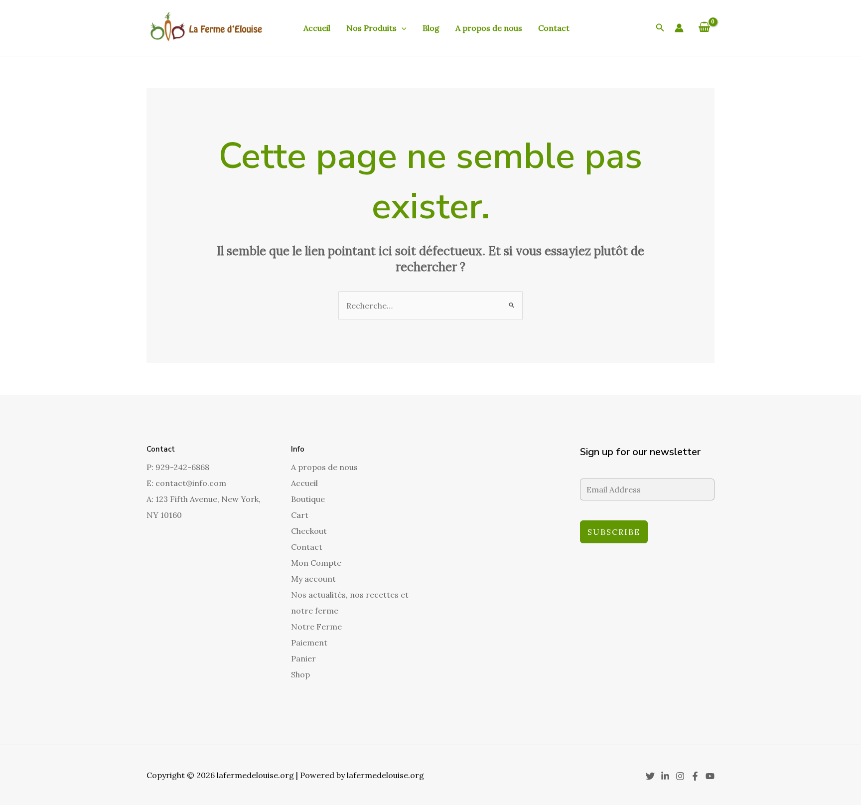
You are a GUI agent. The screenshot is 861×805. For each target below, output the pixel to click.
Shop (300, 674)
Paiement (309, 642)
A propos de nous (488, 28)
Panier (303, 658)
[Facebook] (695, 776)
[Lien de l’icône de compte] (679, 27)
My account (313, 579)
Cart (299, 515)
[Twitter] (650, 776)
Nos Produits (371, 28)
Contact (554, 28)
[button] (402, 28)
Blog (431, 28)
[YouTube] (710, 776)
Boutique (308, 499)
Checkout (309, 531)
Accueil (316, 28)
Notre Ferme (316, 627)
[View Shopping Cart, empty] (704, 28)
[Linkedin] (665, 776)
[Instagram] (680, 776)
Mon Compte (316, 563)
